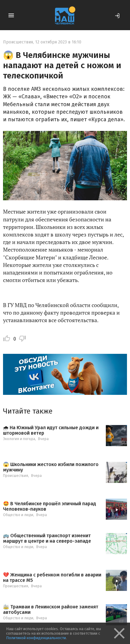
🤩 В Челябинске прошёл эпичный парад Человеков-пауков (49, 506)
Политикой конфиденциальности (36, 638)
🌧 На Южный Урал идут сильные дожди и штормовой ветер (51, 430)
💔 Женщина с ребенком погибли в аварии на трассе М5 (52, 577)
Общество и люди (18, 515)
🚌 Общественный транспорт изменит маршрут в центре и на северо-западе (47, 538)
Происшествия (18, 42)
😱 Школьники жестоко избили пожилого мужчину (51, 467)
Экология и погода (19, 439)
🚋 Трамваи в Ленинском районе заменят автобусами (50, 609)
